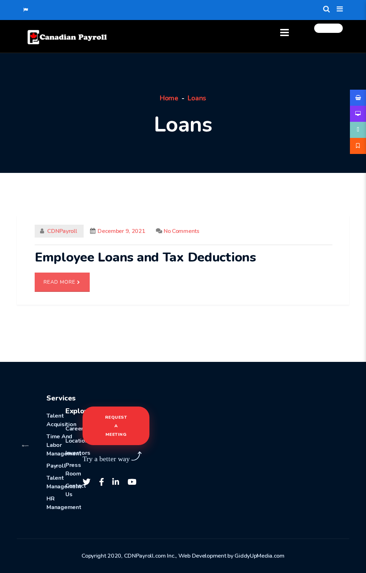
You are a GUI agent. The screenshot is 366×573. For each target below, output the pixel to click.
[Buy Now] (358, 97)
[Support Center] (358, 129)
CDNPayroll (62, 231)
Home (169, 98)
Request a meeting (116, 425)
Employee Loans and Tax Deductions (145, 257)
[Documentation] (358, 113)
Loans (197, 98)
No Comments (180, 231)
